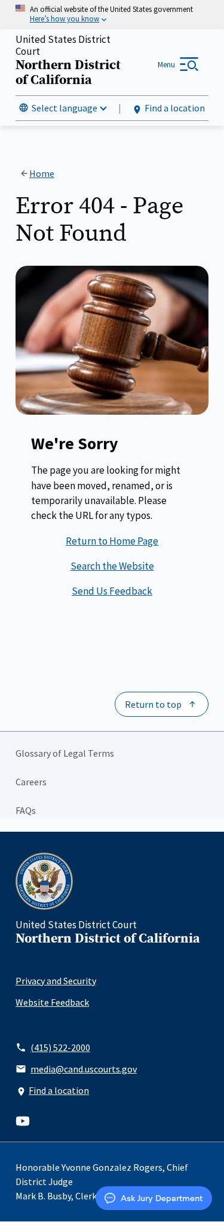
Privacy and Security (56, 981)
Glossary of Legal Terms (65, 753)
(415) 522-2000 (60, 1047)
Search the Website (112, 566)
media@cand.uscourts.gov (83, 1069)
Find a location (175, 108)
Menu (166, 65)
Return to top (153, 704)
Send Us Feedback (112, 591)
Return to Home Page (112, 541)
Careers (31, 782)
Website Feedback (52, 1002)
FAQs (26, 810)
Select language (64, 108)
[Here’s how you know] (112, 14)
